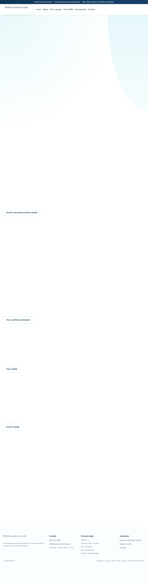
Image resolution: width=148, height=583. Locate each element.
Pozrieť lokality (12, 427)
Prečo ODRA (68, 9)
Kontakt (91, 9)
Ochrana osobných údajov (130, 540)
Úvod (39, 9)
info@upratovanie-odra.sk (93, 471)
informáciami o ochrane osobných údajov (42, 507)
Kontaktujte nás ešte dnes (103, 267)
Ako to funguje (56, 9)
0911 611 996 (88, 453)
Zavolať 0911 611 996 (39, 103)
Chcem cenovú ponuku (128, 390)
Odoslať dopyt (14, 511)
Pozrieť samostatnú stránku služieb (21, 213)
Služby (45, 9)
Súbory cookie (125, 544)
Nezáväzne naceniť (14, 103)
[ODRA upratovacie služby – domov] (18, 9)
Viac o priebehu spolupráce (18, 320)
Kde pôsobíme (80, 9)
